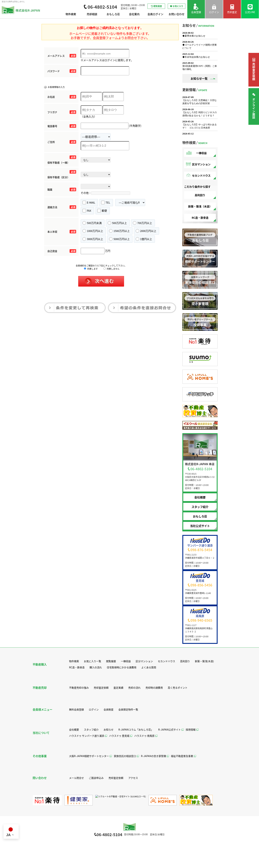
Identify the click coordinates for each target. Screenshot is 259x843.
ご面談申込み (96, 778)
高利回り (200, 195)
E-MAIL (91, 202)
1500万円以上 (121, 231)
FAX (89, 210)
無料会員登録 (76, 709)
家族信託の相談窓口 (125, 756)
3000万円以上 (95, 239)
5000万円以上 (121, 239)
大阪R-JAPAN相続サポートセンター (89, 756)
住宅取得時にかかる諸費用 (121, 667)
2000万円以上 (148, 231)
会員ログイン (155, 14)
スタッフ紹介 (200, 507)
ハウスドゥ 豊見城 (119, 735)
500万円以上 (119, 223)
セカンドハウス (201, 175)
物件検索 (71, 14)
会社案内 (134, 14)
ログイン (94, 709)
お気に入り (178, 6)
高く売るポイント (177, 687)
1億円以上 (146, 239)
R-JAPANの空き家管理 (153, 756)
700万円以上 (144, 223)
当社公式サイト (200, 526)
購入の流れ (96, 667)
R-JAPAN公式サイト (169, 729)
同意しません (112, 268)
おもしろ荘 (113, 14)
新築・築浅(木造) (204, 661)
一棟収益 (201, 153)
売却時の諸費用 (154, 687)
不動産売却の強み (79, 687)
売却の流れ (134, 687)
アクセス (133, 778)
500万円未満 (94, 223)
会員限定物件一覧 (128, 709)
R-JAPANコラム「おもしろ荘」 (135, 729)
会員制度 (108, 709)
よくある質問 (148, 667)
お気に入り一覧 (92, 661)
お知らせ (108, 729)
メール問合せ (76, 778)
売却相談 (92, 14)
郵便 (104, 210)
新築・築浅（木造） (200, 206)
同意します (92, 268)
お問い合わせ (176, 14)
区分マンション (201, 164)
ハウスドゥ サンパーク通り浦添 (86, 735)
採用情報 (191, 729)
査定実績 (118, 687)
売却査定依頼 (254, 72)
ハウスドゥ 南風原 (144, 735)
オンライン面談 (254, 108)
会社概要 (200, 497)
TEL (108, 202)
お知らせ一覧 (199, 78)
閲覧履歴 (157, 6)
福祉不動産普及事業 (182, 756)
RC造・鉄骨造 (200, 217)
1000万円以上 (95, 231)
